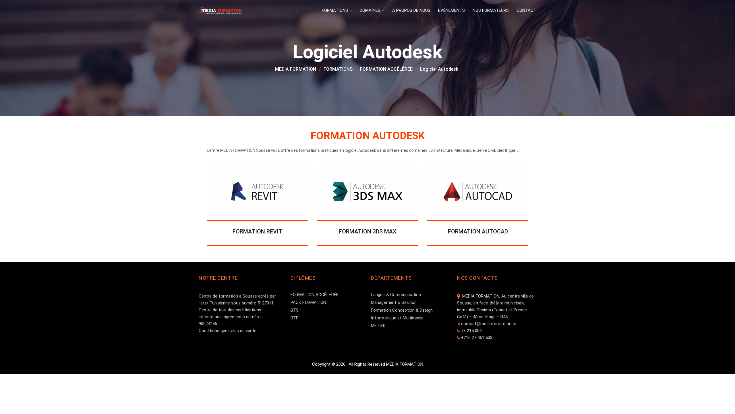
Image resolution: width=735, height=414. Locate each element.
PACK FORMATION (308, 302)
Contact (526, 10)
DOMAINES (370, 10)
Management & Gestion (394, 302)
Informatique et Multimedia (397, 318)
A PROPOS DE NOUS (411, 10)
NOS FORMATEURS (491, 10)
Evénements (451, 10)
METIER (378, 325)
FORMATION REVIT (257, 231)
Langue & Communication (396, 294)
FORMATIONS (335, 10)
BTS (295, 310)
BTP (295, 318)
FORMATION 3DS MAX (367, 231)
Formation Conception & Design (402, 310)
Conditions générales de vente (227, 330)
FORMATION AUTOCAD (478, 231)
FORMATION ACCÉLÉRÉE (315, 294)
